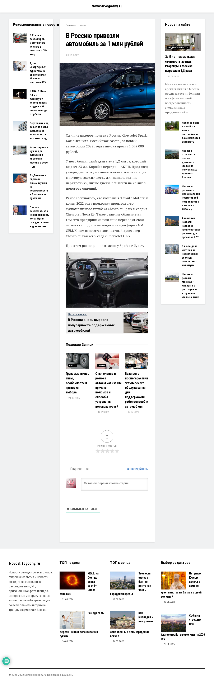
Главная (71, 25)
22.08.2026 (173, 76)
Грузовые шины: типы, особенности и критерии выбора (77, 383)
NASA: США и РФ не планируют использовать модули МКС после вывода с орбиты (38, 102)
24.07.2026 (118, 641)
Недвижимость (178, 47)
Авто (83, 25)
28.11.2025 (169, 644)
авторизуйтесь (137, 468)
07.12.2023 (133, 412)
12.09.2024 (103, 412)
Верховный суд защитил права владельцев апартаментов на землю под (39, 131)
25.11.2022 (72, 55)
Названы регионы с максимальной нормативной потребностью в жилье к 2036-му (191, 198)
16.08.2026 (67, 641)
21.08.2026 (67, 599)
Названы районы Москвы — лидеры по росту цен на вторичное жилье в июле (190, 286)
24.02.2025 (74, 398)
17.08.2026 (118, 599)
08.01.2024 (169, 602)
